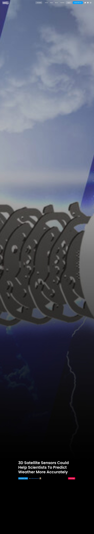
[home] (5, 2)
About (56, 2)
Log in (68, 2)
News (51, 2)
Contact (62, 2)
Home (46, 2)
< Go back (38, 2)
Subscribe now (77, 2)
